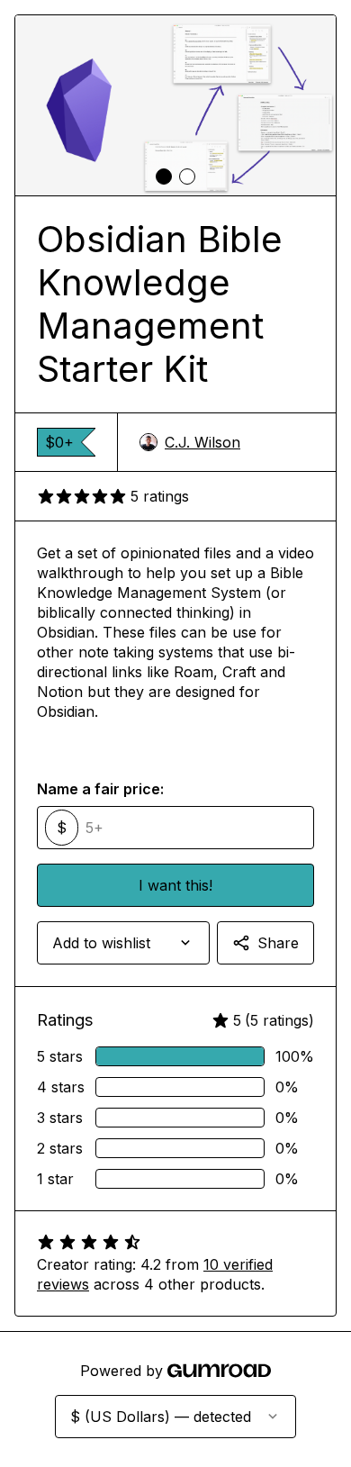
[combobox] (123, 942)
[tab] (164, 176)
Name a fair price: (100, 789)
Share (278, 943)
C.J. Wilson (202, 442)
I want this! (175, 885)
